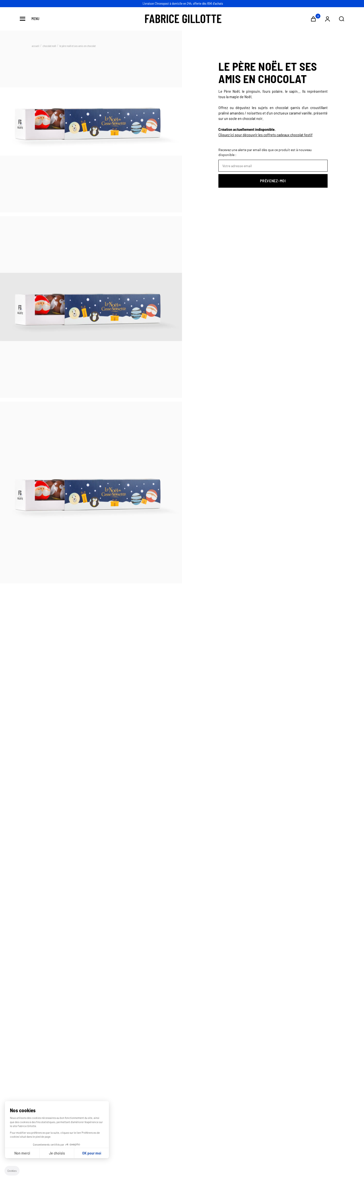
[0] (313, 19)
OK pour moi (91, 1153)
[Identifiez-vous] (327, 19)
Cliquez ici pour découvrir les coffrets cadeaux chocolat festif (265, 134)
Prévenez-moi (273, 181)
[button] (12, 1171)
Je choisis (57, 1153)
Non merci (22, 1153)
